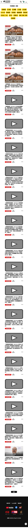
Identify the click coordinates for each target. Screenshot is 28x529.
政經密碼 (14, 514)
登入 (26, 2)
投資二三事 (7, 514)
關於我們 (8, 503)
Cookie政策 (14, 503)
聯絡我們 (19, 503)
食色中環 (21, 514)
